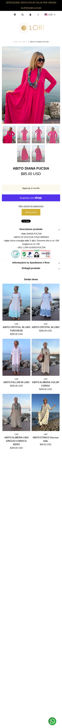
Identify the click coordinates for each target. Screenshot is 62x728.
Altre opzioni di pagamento (31, 206)
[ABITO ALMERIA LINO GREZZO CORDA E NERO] (16, 412)
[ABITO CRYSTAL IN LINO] (46, 302)
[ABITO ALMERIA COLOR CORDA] (46, 357)
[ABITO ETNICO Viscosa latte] (46, 412)
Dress (24, 42)
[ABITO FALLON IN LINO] (16, 357)
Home (15, 42)
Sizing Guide (31, 212)
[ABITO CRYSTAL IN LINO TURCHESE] (16, 302)
